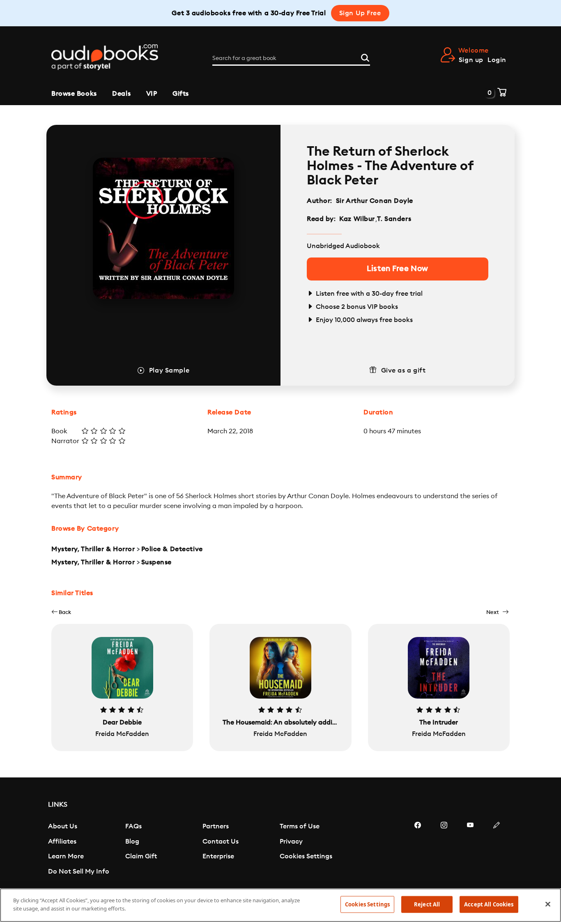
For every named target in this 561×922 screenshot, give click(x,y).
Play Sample (169, 370)
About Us (62, 826)
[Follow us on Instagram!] (444, 850)
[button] (61, 612)
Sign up (471, 59)
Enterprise (218, 856)
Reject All (427, 904)
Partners (215, 826)
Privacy (291, 841)
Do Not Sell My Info (78, 871)
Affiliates (62, 841)
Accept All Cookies (488, 904)
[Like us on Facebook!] (418, 850)
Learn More (66, 856)
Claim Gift (141, 856)
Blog (132, 841)
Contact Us (220, 841)
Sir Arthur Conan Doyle (374, 200)
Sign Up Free (360, 13)
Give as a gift (403, 370)
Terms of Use (300, 826)
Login (496, 59)
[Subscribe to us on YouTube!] (470, 850)
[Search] (365, 56)
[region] (280, 905)
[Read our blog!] (496, 850)
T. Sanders (394, 218)
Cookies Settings (306, 856)
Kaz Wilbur (357, 218)
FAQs (133, 826)
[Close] (548, 904)
